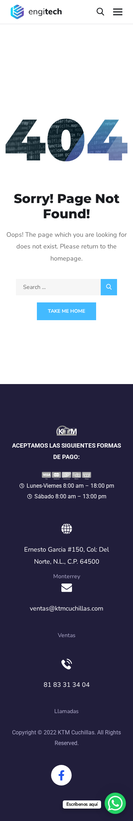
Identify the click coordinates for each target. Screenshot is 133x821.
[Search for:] (66, 287)
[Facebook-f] (61, 775)
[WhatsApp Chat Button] (115, 803)
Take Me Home (66, 311)
